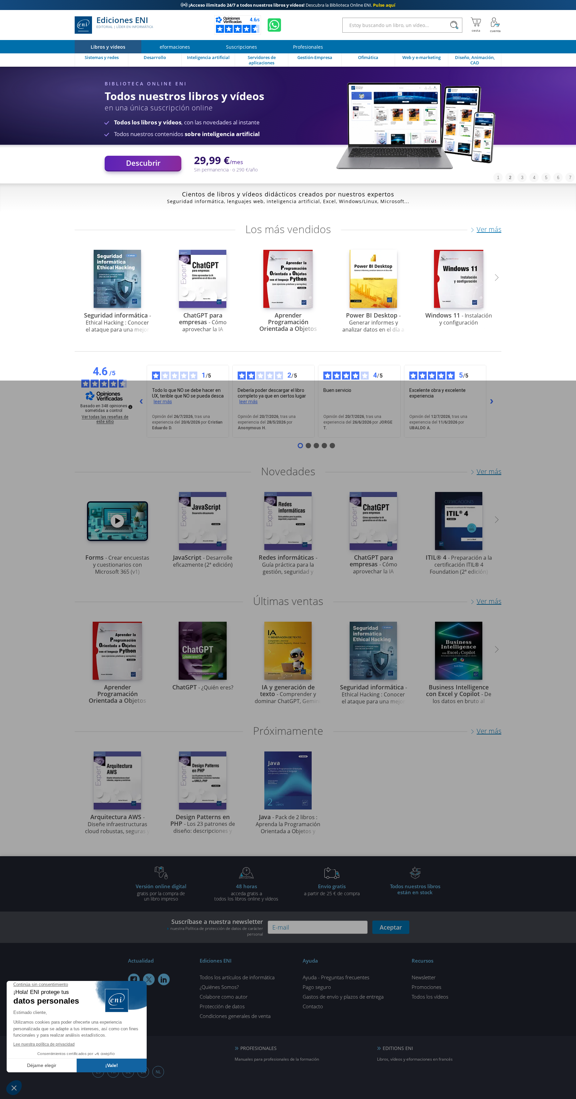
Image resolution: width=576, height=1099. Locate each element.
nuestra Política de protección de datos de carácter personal (216, 931)
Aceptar (391, 927)
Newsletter (424, 977)
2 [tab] (510, 177)
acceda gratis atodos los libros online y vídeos (246, 892)
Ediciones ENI (124, 22)
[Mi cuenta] (495, 25)
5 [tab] (546, 177)
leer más (163, 401)
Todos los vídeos (430, 996)
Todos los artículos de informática (237, 977)
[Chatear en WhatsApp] (274, 25)
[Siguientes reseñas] (491, 401)
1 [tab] (498, 177)
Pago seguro (317, 987)
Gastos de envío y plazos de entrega (343, 996)
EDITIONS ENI (398, 1048)
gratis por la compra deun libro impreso (161, 892)
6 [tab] (558, 177)
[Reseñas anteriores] (141, 401)
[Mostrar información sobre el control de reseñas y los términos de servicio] (130, 407)
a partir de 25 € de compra (332, 889)
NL (158, 1072)
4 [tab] (534, 177)
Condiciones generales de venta (235, 1016)
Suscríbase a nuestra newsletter (216, 927)
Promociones (426, 987)
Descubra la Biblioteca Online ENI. (288, 5)
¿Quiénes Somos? (219, 987)
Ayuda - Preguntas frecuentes (336, 977)
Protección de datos (222, 1006)
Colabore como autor (224, 996)
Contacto (313, 1006)
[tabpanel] (288, 125)
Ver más (489, 229)
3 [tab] (522, 177)
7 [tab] (570, 177)
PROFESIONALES (258, 1048)
